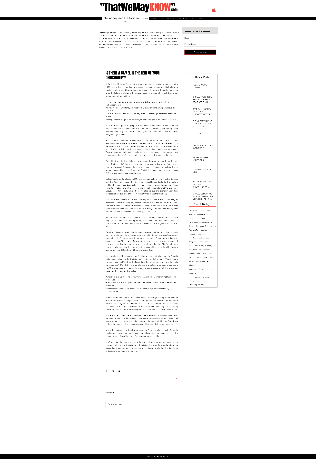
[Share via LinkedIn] (119, 371)
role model (199, 273)
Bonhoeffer (201, 214)
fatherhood (193, 249)
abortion (204, 230)
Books (209, 214)
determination (204, 238)
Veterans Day (194, 230)
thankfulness (202, 281)
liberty (199, 253)
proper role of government (199, 269)
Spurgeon (200, 226)
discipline (192, 242)
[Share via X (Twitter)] (113, 371)
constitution (193, 238)
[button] (213, 9)
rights (191, 273)
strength (192, 281)
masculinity (207, 253)
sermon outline (194, 277)
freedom (206, 249)
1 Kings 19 (193, 210)
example (202, 246)
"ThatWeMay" (137, 7)
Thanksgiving (210, 226)
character (192, 234)
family (209, 246)
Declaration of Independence (200, 222)
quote (213, 269)
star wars (205, 277)
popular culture (202, 261)
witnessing (193, 285)
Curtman (201, 218)
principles (192, 265)
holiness (192, 253)
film (200, 249)
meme (191, 257)
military (198, 257)
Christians (192, 218)
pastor (211, 257)
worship (201, 285)
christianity (202, 234)
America (192, 214)
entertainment (203, 242)
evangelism (193, 246)
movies (205, 257)
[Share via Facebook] (107, 371)
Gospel (191, 226)
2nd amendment (205, 210)
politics (191, 261)
